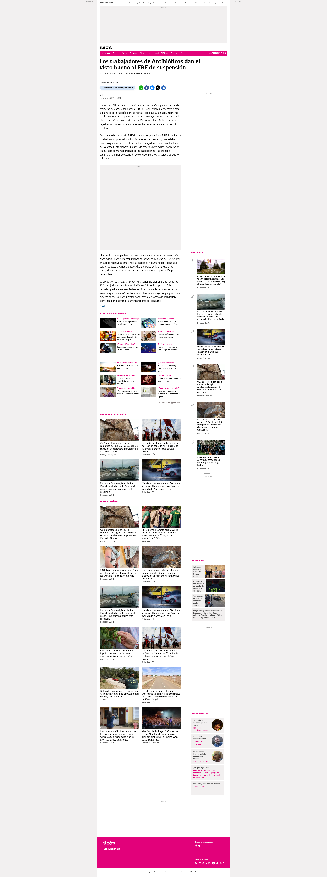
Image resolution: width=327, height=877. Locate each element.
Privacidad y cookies (161, 872)
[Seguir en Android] (196, 845)
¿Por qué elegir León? (201, 767)
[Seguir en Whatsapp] (221, 863)
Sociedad (133, 53)
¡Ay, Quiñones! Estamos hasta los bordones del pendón (199, 755)
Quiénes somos (136, 872)
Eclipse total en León (219, 3)
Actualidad (106, 53)
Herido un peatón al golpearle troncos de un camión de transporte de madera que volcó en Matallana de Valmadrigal (161, 695)
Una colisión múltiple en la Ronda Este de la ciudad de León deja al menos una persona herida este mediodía (118, 487)
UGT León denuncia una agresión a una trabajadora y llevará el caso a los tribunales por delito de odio (119, 573)
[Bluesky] (152, 87)
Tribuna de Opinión (199, 714)
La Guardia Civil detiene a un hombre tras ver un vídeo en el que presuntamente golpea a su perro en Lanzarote (199, 586)
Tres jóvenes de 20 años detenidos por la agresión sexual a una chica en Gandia (198, 600)
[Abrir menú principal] (225, 47)
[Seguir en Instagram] (209, 863)
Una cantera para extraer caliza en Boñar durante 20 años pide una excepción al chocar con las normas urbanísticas (160, 574)
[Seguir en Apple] (199, 845)
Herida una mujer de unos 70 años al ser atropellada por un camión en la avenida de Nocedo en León (161, 486)
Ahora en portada (109, 501)
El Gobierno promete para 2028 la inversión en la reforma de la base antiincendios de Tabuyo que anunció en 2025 (160, 534)
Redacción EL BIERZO (150, 743)
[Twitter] (158, 87)
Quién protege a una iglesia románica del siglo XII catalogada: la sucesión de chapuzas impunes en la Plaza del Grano (119, 447)
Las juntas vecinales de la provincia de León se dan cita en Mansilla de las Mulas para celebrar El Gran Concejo (160, 447)
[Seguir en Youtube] (213, 863)
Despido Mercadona (185, 3)
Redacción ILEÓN (148, 454)
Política (116, 53)
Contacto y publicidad (188, 872)
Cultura (124, 53)
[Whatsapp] (141, 87)
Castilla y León (177, 53)
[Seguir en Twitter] (200, 863)
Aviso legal (174, 872)
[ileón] (117, 843)
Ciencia (143, 53)
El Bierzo (164, 53)
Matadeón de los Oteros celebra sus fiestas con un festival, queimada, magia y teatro (209, 461)
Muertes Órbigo (147, 3)
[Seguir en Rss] (224, 863)
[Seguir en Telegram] (206, 863)
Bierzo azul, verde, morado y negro (206, 784)
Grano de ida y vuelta (121, 3)
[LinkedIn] (163, 87)
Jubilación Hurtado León (205, 3)
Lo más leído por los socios (113, 414)
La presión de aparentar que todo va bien (200, 722)
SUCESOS (194, 3)
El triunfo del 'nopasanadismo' (199, 737)
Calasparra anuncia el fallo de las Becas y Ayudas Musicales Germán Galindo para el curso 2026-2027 (198, 571)
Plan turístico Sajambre (135, 3)
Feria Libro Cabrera (173, 3)
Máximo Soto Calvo (200, 761)
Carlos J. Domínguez (108, 454)
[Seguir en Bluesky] (196, 863)
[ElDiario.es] (217, 53)
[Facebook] (146, 87)
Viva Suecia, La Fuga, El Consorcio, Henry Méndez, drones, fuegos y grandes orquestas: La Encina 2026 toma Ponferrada (160, 735)
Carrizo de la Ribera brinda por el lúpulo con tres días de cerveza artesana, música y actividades (118, 653)
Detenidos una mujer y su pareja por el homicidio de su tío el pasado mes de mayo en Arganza (119, 693)
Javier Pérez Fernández (197, 742)
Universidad (154, 53)
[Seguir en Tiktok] (217, 863)
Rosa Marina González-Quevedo (200, 729)
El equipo (148, 872)
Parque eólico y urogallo (159, 3)
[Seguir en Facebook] (203, 863)
